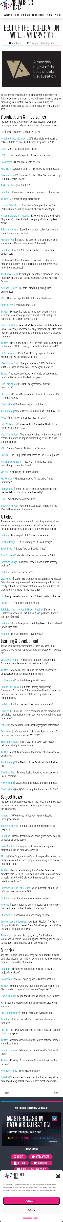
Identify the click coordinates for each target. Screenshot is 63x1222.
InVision (5, 704)
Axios (3, 417)
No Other (5, 904)
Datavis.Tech (7, 305)
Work (49, 15)
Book (16, 15)
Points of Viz (7, 325)
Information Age (9, 562)
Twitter (4, 198)
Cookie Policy (27, 1217)
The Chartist (7, 935)
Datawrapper (7, 488)
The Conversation (10, 274)
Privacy (36, 1217)
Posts (57, 15)
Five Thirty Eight (9, 384)
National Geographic (11, 461)
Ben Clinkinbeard (9, 741)
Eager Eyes (6, 548)
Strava (4, 373)
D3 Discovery (7, 680)
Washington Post (9, 363)
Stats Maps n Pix (9, 353)
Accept (31, 1200)
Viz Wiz (4, 471)
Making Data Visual (10, 205)
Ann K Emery (7, 555)
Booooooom (6, 979)
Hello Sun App (8, 239)
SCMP (3, 148)
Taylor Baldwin (8, 185)
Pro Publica (6, 478)
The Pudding (7, 411)
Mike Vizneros (8, 175)
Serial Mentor (7, 846)
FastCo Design (8, 542)
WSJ (3, 298)
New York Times (9, 288)
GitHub (4, 856)
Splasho (5, 1077)
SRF (3, 131)
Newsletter (38, 15)
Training (7, 15)
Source (4, 725)
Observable (6, 915)
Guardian (5, 192)
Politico (4, 455)
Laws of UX (6, 711)
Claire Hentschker (10, 1012)
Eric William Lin (9, 424)
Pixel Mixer (6, 168)
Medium (5, 535)
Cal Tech (5, 1029)
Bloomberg (6, 394)
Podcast (25, 15)
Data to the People (10, 687)
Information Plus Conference (15, 888)
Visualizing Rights (10, 659)
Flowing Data (7, 404)
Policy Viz (5, 602)
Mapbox (4, 815)
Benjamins (6, 731)
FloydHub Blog (8, 772)
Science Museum (9, 229)
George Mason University (13, 921)
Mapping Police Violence (13, 138)
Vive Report (7, 578)
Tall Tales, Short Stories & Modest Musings (22, 609)
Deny (31, 1210)
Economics (6, 162)
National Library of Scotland (15, 215)
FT (2, 260)
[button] (58, 1176)
